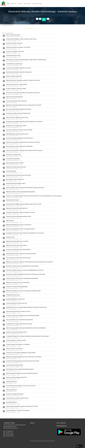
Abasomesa (13, 3)
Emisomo (20, 3)
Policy (31, 426)
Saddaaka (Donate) (37, 3)
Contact (32, 425)
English (80, 446)
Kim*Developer (51, 440)
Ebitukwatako (27, 3)
